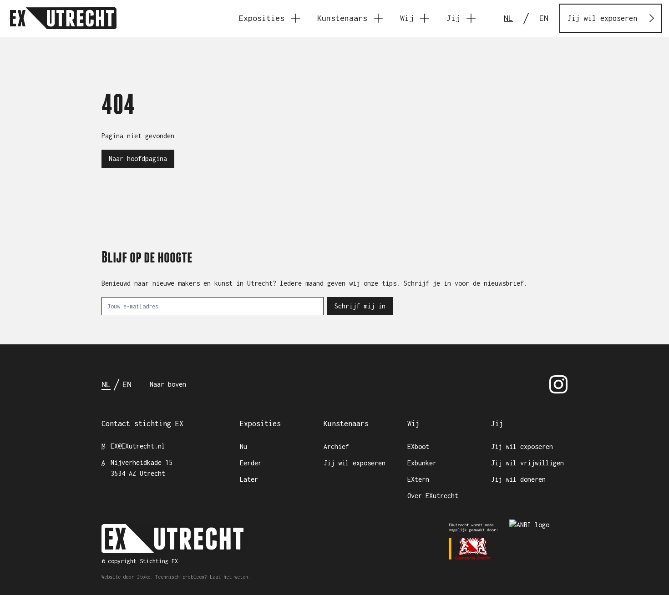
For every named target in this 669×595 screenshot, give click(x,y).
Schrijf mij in (359, 306)
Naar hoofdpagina (138, 158)
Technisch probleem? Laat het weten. (203, 577)
